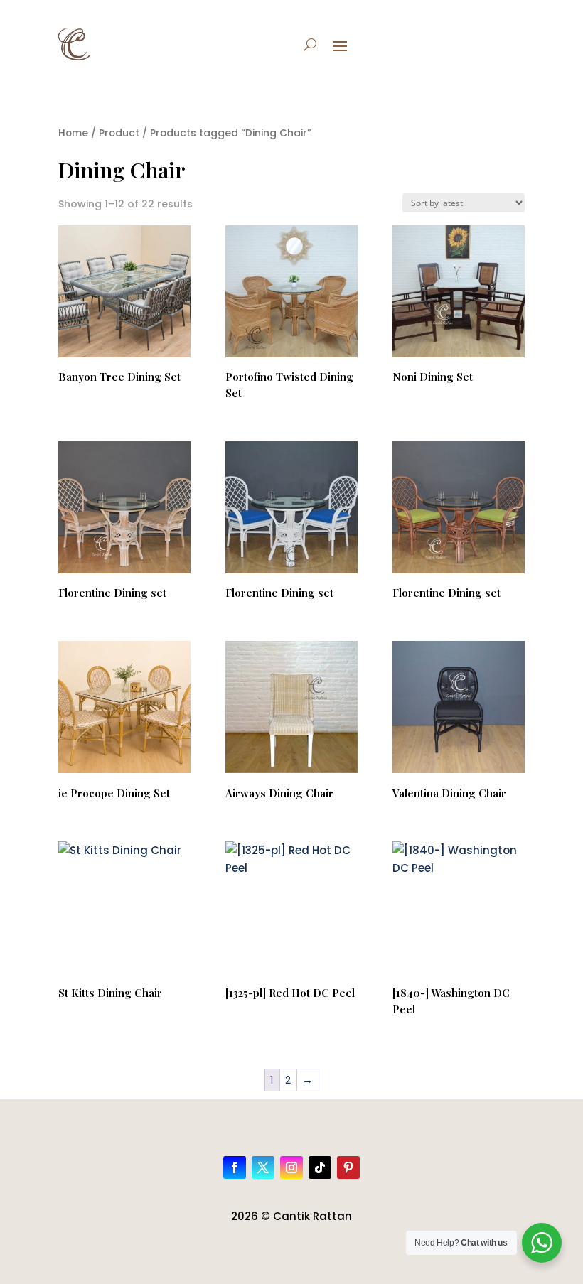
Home (73, 133)
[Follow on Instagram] (291, 1167)
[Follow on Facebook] (234, 1167)
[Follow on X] (263, 1167)
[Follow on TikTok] (320, 1167)
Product (119, 133)
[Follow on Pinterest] (348, 1167)
